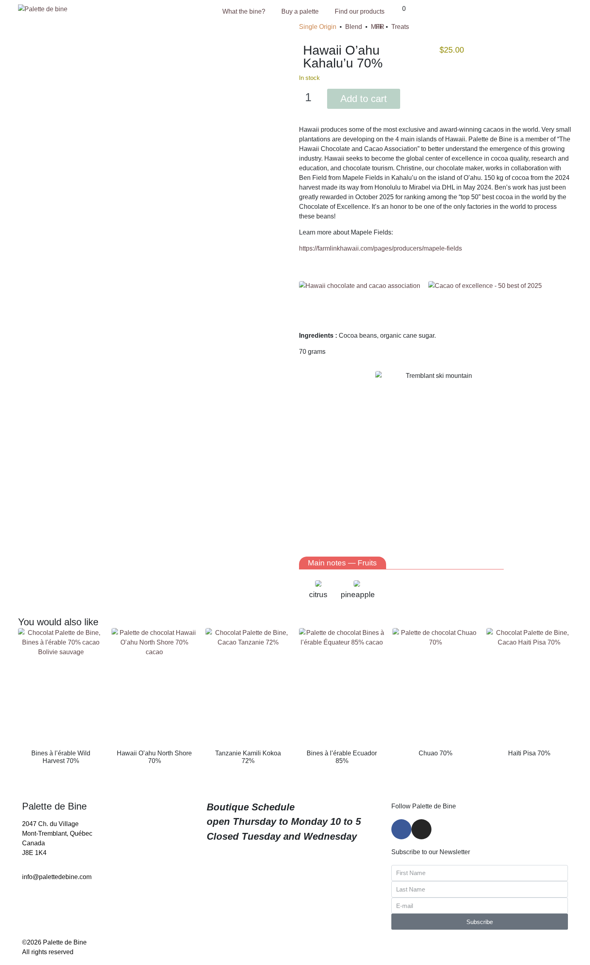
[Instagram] (421, 829)
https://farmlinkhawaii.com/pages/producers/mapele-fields (380, 248)
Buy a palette (300, 11)
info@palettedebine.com (57, 876)
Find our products (360, 11)
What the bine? (243, 11)
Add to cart (363, 98)
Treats (400, 26)
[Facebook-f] (401, 829)
